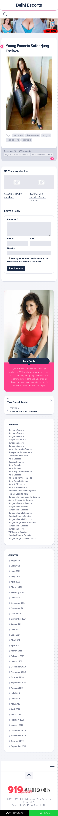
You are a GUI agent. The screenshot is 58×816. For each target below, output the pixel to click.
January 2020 (17, 725)
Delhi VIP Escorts (16, 484)
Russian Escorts (16, 462)
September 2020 (18, 682)
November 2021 (18, 608)
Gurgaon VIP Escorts (18, 506)
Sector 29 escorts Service (20, 500)
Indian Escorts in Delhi (42, 154)
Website (11, 248)
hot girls (46, 135)
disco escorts (33, 135)
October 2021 (17, 614)
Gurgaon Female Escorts (20, 513)
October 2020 (17, 677)
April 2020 (15, 709)
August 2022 (17, 560)
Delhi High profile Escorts (20, 449)
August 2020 (17, 688)
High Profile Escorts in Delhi (17, 154)
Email (33, 238)
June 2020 (15, 698)
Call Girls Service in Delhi (20, 478)
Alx (44, 805)
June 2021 (15, 635)
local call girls (13, 140)
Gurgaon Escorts (16, 430)
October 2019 (17, 741)
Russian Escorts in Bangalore (22, 490)
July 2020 (15, 693)
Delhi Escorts (29, 5)
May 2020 (15, 704)
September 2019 (18, 746)
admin (28, 151)
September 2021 (18, 619)
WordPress (28, 805)
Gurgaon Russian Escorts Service (24, 497)
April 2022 (15, 582)
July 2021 (15, 629)
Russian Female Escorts (19, 535)
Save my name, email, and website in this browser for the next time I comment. (27, 260)
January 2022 (17, 598)
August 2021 (17, 624)
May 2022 (15, 576)
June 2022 (15, 571)
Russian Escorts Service (19, 516)
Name (10, 238)
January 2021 (17, 661)
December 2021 (18, 603)
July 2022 (15, 566)
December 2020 (18, 667)
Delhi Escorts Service (18, 481)
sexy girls (27, 140)
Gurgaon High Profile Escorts (22, 522)
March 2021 (16, 651)
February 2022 (17, 592)
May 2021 (15, 640)
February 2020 (17, 720)
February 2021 (17, 656)
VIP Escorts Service (17, 532)
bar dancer (18, 135)
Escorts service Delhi (18, 456)
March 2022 (16, 587)
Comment (12, 219)
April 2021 (15, 645)
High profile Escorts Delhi (20, 452)
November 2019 (18, 736)
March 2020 (16, 714)
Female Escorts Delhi (18, 494)
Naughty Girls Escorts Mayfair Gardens (37, 197)
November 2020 (18, 672)
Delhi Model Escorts (17, 487)
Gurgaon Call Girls (17, 440)
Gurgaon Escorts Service (20, 503)
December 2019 (18, 730)
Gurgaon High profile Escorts (22, 538)
